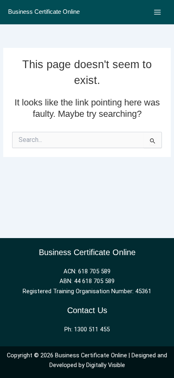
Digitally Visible (105, 365)
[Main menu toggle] (157, 12)
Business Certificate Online (44, 12)
